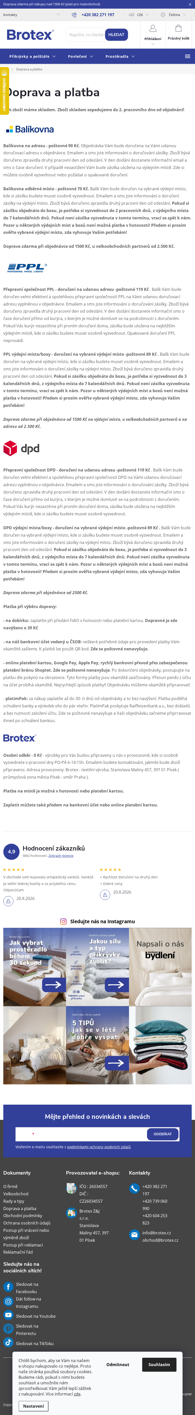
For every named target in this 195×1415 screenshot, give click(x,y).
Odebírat (163, 1134)
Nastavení (33, 1406)
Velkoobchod (15, 1194)
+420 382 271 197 (154, 1190)
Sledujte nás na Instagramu (102, 921)
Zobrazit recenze (60, 855)
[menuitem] (32, 57)
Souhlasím (159, 1364)
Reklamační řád (18, 1252)
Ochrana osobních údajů (27, 1223)
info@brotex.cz (156, 1233)
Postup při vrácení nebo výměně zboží (26, 1234)
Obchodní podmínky (22, 1215)
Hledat (116, 34)
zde (77, 1394)
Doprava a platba (19, 1208)
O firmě (10, 1186)
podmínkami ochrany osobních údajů (99, 1146)
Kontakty (10, 14)
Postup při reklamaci (23, 1245)
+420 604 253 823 (154, 1219)
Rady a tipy (13, 1201)
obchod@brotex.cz (160, 1240)
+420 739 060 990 (154, 1204)
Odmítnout (117, 1364)
